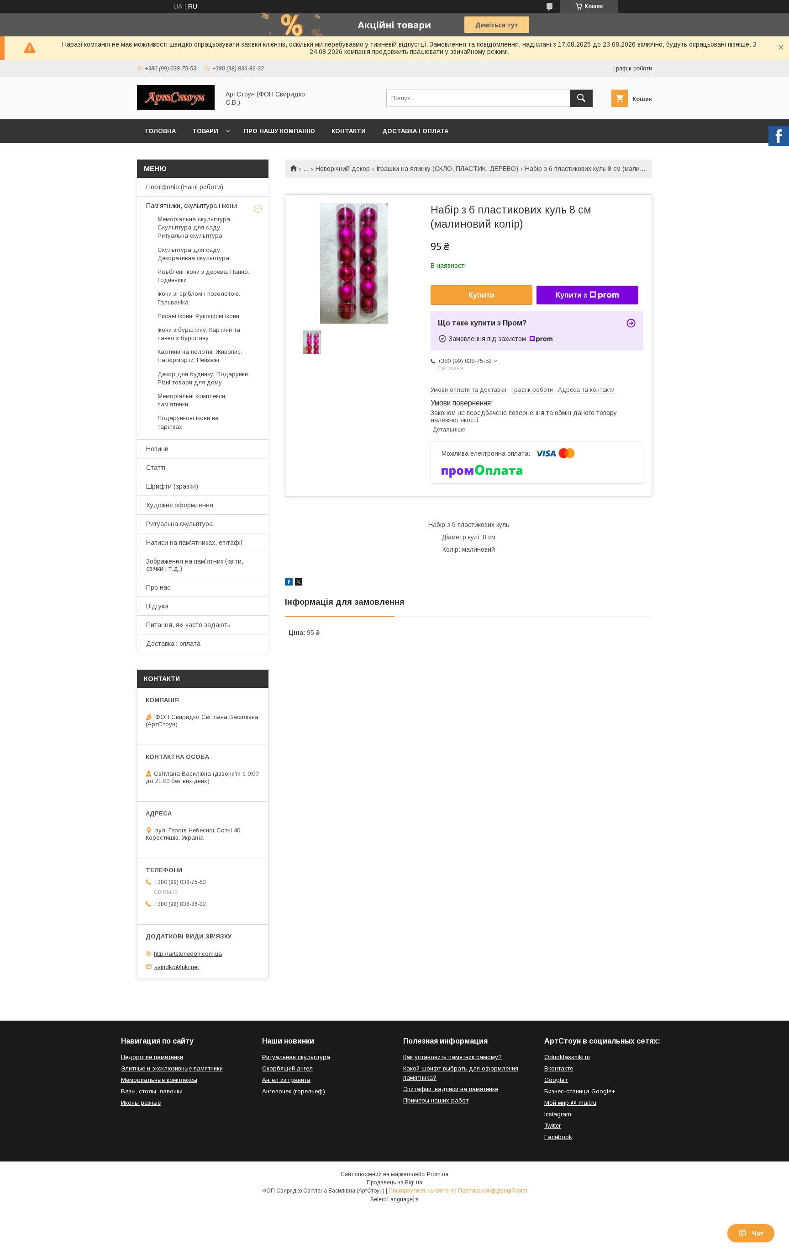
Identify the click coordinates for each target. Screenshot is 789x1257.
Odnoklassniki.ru (567, 1057)
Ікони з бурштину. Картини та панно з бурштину (199, 333)
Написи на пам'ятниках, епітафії (194, 542)
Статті (155, 467)
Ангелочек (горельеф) (293, 1091)
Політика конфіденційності (492, 1191)
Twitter (552, 1125)
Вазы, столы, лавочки (152, 1091)
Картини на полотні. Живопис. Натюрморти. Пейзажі (200, 355)
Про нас (158, 587)
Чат (757, 1233)
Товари (205, 131)
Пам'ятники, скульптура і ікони (191, 205)
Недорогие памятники (152, 1057)
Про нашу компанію (279, 131)
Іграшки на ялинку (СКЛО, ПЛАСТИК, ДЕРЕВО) (447, 168)
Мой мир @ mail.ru (570, 1102)
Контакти (348, 131)
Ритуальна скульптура (179, 523)
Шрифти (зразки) (172, 486)
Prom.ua (437, 1174)
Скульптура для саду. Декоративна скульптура (193, 253)
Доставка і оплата (415, 131)
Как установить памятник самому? (452, 1057)
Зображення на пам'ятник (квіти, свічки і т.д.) (194, 565)
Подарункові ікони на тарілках (188, 422)
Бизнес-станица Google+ (579, 1091)
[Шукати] (581, 98)
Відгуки (157, 606)
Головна (160, 131)
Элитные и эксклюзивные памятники (172, 1068)
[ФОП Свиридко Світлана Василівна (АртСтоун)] (176, 107)
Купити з (571, 295)
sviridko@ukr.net (176, 966)
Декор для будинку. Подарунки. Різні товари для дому (203, 378)
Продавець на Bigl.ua (394, 1182)
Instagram (557, 1114)
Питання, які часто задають (188, 624)
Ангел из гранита (286, 1079)
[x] (298, 583)
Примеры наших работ (435, 1100)
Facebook (558, 1137)
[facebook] (289, 583)
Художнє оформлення (179, 505)
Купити (481, 295)
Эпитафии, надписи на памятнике (450, 1089)
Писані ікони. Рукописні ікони (198, 316)
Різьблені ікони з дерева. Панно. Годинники (203, 275)
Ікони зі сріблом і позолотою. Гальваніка (199, 297)
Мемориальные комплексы (159, 1079)
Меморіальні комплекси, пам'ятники (192, 400)
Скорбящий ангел (287, 1068)
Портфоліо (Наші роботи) (184, 187)
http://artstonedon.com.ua (188, 953)
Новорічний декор (343, 168)
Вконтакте (558, 1068)
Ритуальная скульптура (296, 1057)
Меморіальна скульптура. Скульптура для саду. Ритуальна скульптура (194, 227)
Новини (157, 449)
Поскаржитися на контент (421, 1191)
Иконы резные (141, 1102)
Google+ (556, 1079)
